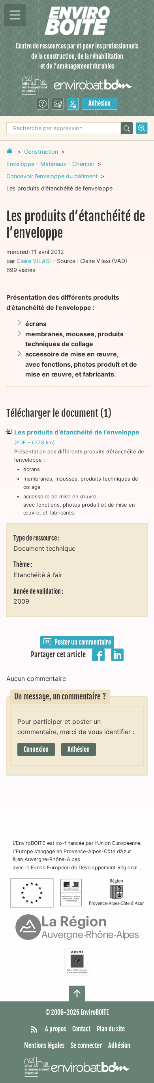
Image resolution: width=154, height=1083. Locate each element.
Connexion (36, 749)
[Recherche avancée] (142, 128)
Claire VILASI (34, 260)
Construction (41, 151)
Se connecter (86, 1045)
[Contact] (58, 104)
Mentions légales (44, 1045)
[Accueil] (77, 20)
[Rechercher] (127, 128)
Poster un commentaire (82, 642)
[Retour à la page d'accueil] (9, 150)
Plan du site (111, 1029)
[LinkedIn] (117, 654)
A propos (55, 1029)
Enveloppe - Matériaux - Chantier (50, 163)
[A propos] (43, 104)
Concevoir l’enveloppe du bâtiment (52, 176)
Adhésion (99, 103)
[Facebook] (98, 654)
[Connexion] (73, 104)
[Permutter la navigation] (15, 15)
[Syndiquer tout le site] (34, 1029)
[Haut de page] (77, 993)
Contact (81, 1029)
